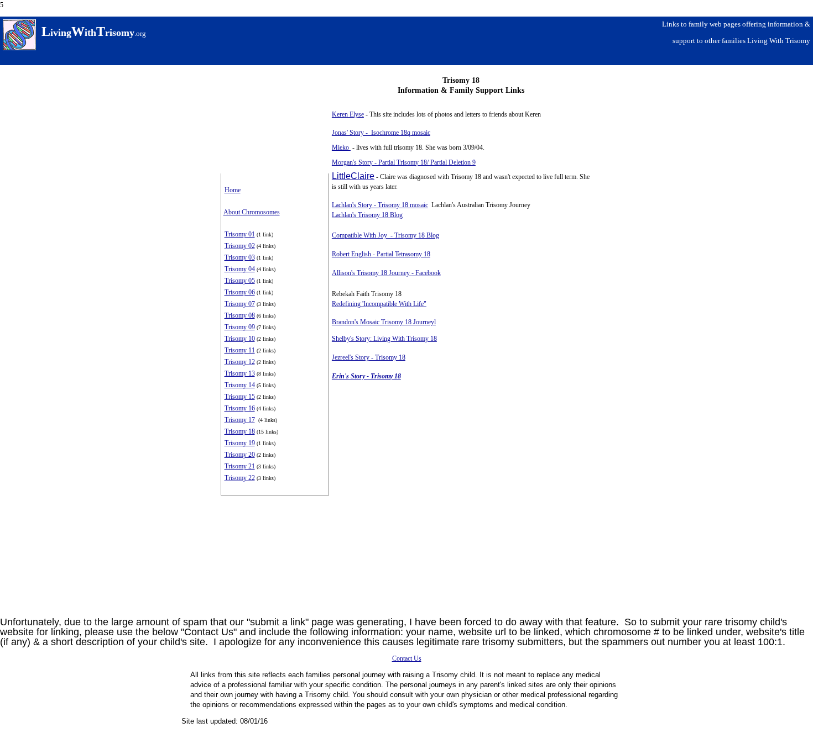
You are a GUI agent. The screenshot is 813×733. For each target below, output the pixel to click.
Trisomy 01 (240, 234)
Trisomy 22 (240, 478)
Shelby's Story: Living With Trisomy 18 (384, 338)
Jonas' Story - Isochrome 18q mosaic (381, 132)
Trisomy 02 (240, 246)
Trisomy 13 (240, 373)
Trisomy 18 (240, 431)
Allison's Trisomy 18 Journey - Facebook (386, 273)
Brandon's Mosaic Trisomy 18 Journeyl (384, 322)
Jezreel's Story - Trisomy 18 (368, 357)
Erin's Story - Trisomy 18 (366, 376)
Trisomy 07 (240, 304)
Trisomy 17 (240, 420)
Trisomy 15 (240, 396)
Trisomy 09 (240, 327)
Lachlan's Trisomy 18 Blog (367, 215)
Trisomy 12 (240, 362)
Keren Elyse (348, 114)
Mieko (341, 147)
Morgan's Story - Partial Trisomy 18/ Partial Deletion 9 (404, 162)
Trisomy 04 (240, 269)
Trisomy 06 (240, 292)
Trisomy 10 (240, 338)
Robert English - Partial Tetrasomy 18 (381, 254)
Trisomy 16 (240, 408)
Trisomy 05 (240, 280)
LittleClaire (353, 176)
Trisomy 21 (240, 466)
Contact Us (406, 658)
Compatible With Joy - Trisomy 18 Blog (385, 235)
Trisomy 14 (240, 385)
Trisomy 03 (240, 257)
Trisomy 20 (240, 454)
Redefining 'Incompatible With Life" (379, 304)
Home (233, 190)
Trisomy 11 (240, 350)
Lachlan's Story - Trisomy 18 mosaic (380, 205)
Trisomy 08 (240, 315)
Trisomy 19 (240, 443)
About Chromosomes (251, 212)
